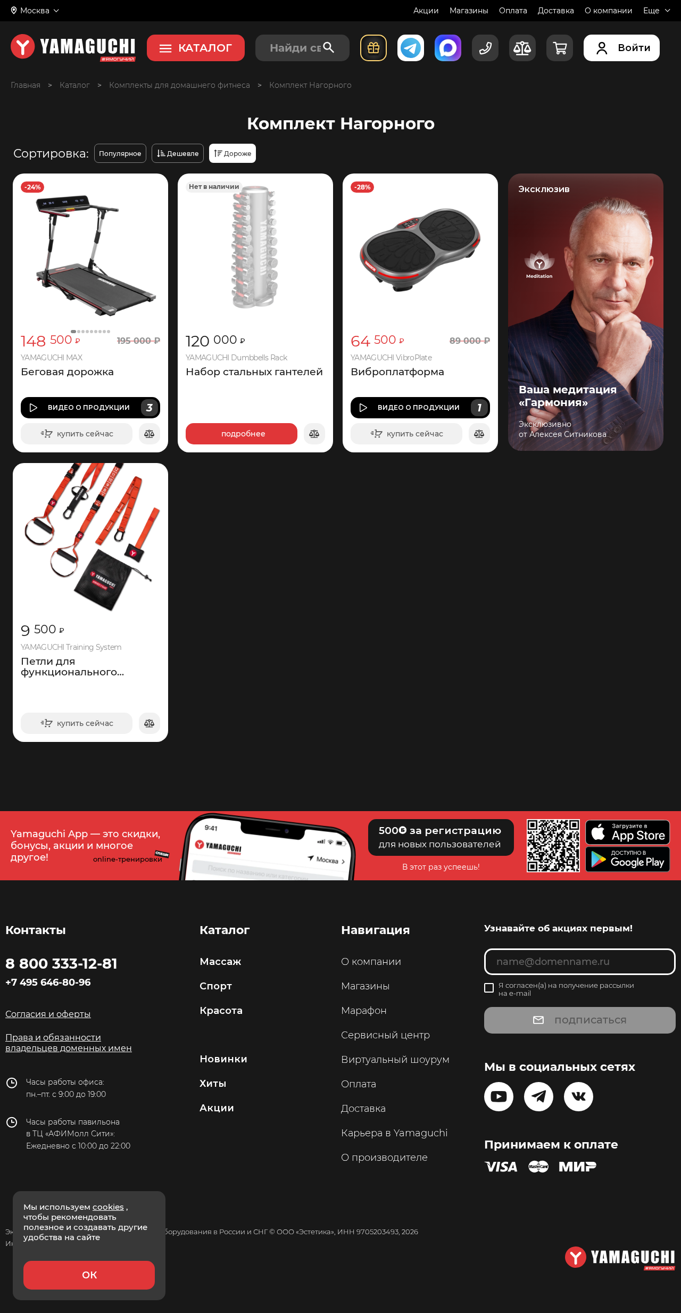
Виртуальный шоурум (395, 1060)
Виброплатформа (397, 372)
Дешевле (183, 154)
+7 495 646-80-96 (47, 982)
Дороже (238, 154)
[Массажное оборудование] (75, 85)
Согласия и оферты (48, 1014)
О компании (609, 10)
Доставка (556, 10)
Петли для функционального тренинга (69, 667)
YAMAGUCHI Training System (71, 647)
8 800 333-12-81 (61, 963)
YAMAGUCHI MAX (51, 357)
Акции (426, 10)
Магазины (469, 10)
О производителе (384, 1157)
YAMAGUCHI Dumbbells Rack (236, 357)
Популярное (120, 154)
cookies (108, 1207)
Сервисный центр (385, 1035)
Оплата (513, 10)
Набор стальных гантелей (254, 372)
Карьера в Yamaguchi (394, 1133)
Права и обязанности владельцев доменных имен (68, 1043)
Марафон (364, 1011)
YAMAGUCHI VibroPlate (391, 357)
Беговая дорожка (67, 372)
